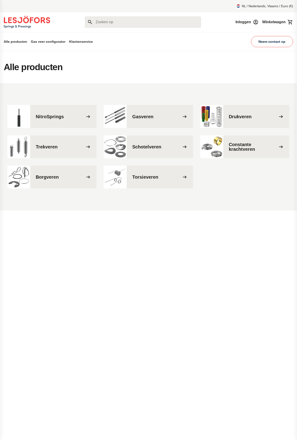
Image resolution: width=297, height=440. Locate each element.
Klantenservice (81, 41)
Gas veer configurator (48, 41)
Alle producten (15, 41)
